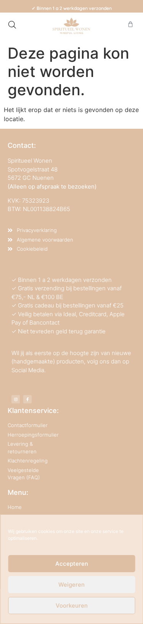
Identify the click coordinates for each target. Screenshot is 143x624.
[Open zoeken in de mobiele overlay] (12, 24)
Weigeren (71, 584)
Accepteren (71, 563)
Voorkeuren (72, 605)
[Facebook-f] (27, 399)
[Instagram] (15, 399)
